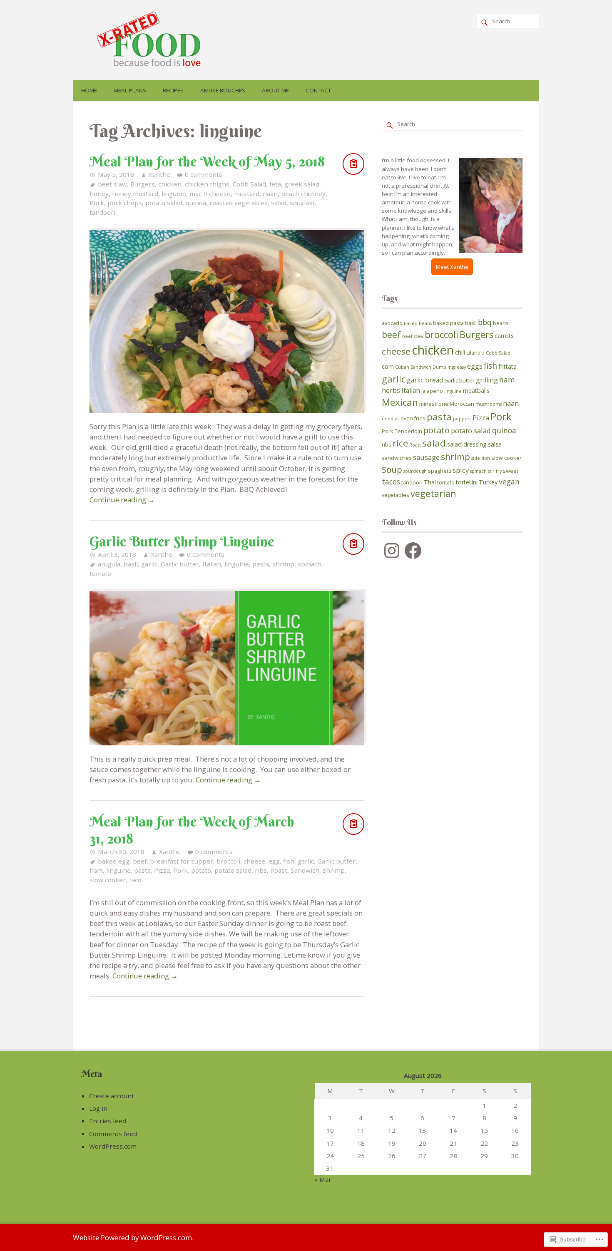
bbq (485, 322)
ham (96, 870)
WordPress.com (113, 1146)
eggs (475, 366)
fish (288, 861)
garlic (149, 564)
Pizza (162, 870)
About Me (275, 90)
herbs (391, 390)
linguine (174, 193)
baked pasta (448, 323)
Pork (97, 203)
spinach (309, 564)
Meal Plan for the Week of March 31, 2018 (192, 830)
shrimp (283, 564)
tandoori (102, 212)
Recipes (173, 90)
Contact (318, 90)
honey (99, 193)
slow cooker (108, 880)
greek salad (301, 184)
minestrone (433, 403)
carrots (504, 336)
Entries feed (107, 1121)
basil (131, 564)
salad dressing (467, 444)
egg (274, 861)
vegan (509, 481)
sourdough (415, 471)
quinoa (196, 203)
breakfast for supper (181, 861)
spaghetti (439, 470)
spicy (461, 470)
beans (501, 323)
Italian (211, 564)
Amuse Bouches (222, 90)
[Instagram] (392, 551)
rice (400, 443)
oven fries (413, 418)
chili (460, 352)
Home (89, 90)
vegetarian (433, 493)
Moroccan (462, 403)
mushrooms (488, 404)
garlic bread (425, 380)
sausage (426, 457)
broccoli (228, 861)
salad (278, 203)
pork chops (124, 203)
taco (135, 880)
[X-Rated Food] (153, 66)
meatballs (476, 391)
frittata (507, 366)
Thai (430, 482)
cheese (254, 861)
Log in (98, 1108)
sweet (510, 470)
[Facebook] (413, 551)
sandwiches (397, 458)
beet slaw (112, 184)
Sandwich (305, 870)
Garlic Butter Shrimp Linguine (182, 541)
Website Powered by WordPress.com (132, 1237)
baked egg (113, 861)
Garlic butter (180, 564)
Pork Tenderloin (402, 431)
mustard (246, 193)
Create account (111, 1096)
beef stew (412, 336)
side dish (480, 458)
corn (388, 366)
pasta (260, 564)
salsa (495, 444)
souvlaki (302, 203)
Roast (278, 870)
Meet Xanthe (452, 267)
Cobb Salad (249, 184)
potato (201, 870)
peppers (462, 419)
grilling (487, 380)
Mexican (400, 402)
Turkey (488, 482)
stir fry (495, 471)
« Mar (322, 1179)
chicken (170, 184)
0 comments (203, 174)
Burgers (142, 184)
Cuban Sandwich (413, 367)
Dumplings (444, 367)
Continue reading (122, 499)
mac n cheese (210, 193)
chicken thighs (207, 184)
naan (270, 193)
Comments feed (113, 1133)
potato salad (163, 203)
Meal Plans (130, 90)
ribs (261, 870)
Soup (392, 469)
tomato (100, 573)
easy (461, 367)
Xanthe (159, 174)
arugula (109, 564)
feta (275, 184)
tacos (391, 481)
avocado (392, 323)
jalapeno (432, 391)
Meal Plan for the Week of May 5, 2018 (207, 161)
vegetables (395, 495)
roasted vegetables (238, 203)
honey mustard (135, 193)
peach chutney (303, 193)
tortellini (467, 482)
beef (140, 861)
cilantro (475, 352)
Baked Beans (418, 323)
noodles (390, 419)
